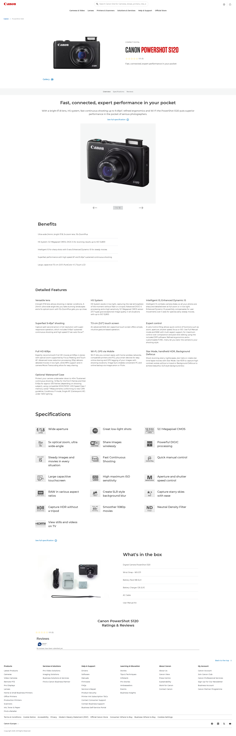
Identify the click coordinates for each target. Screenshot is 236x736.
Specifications (118, 92)
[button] (95, 208)
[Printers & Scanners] (115, 10)
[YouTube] (230, 724)
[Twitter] (224, 724)
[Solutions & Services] (136, 10)
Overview (107, 92)
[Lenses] (95, 10)
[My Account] (224, 4)
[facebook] (212, 724)
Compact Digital (132, 42)
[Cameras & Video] (86, 10)
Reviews (130, 92)
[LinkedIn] (218, 724)
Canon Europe (10, 723)
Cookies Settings (165, 717)
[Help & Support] (153, 10)
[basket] (230, 4)
